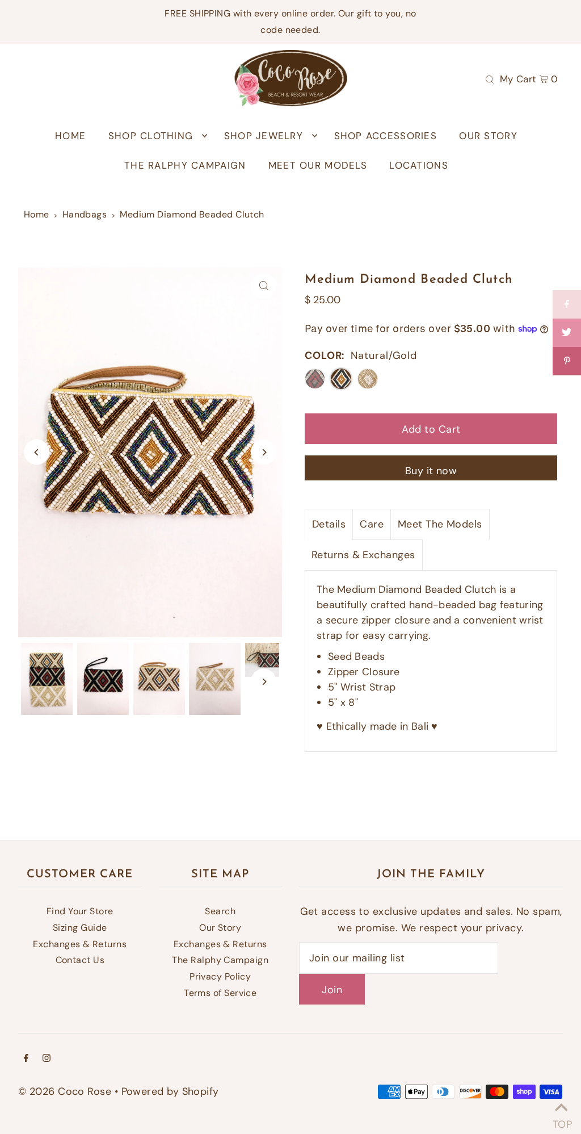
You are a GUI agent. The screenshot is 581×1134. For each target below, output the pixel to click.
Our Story (220, 928)
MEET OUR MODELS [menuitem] (317, 165)
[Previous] (36, 452)
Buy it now (431, 471)
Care (372, 524)
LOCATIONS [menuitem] (418, 165)
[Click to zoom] (263, 286)
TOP (561, 1120)
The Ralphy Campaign (220, 960)
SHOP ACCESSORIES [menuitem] (385, 135)
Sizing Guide (80, 928)
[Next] (263, 452)
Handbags (84, 214)
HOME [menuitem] (70, 135)
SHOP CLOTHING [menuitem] (150, 135)
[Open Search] (489, 78)
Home (36, 214)
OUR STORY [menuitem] (488, 135)
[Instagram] (46, 1059)
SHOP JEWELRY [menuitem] (263, 135)
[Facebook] (26, 1059)
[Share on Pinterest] (567, 361)
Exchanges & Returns (80, 944)
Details (329, 524)
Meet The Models (440, 524)
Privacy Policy (220, 976)
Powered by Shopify (170, 1091)
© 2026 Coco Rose (64, 1091)
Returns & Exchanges (363, 555)
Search (220, 911)
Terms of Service (220, 993)
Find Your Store (80, 911)
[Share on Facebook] (567, 304)
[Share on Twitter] (567, 333)
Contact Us (80, 960)
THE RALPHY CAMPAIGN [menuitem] (185, 165)
